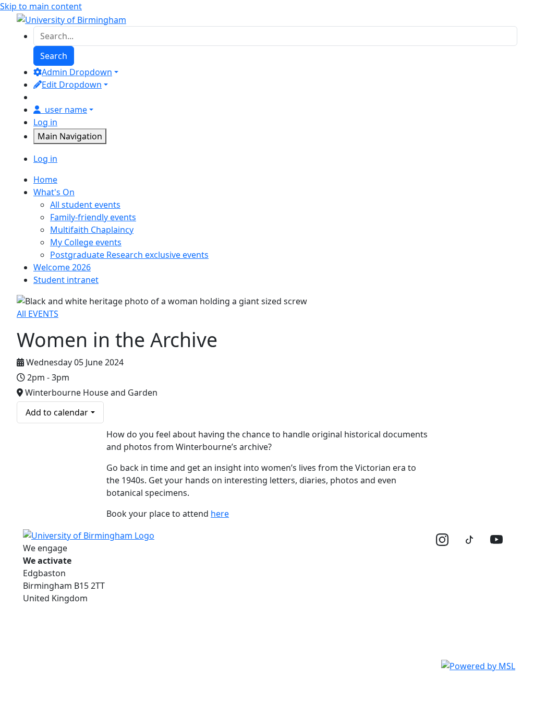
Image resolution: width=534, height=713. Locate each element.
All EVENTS (37, 313)
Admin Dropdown (77, 72)
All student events (85, 204)
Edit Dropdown (72, 84)
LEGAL (81, 621)
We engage (47, 554)
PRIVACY (40, 621)
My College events (86, 242)
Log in (45, 122)
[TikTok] (469, 538)
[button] (267, 665)
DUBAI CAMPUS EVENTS (71, 642)
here (220, 513)
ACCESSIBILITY (135, 621)
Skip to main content (41, 6)
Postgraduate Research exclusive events (129, 254)
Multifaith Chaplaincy (92, 229)
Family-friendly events (93, 217)
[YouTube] (496, 539)
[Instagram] (442, 539)
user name (66, 109)
